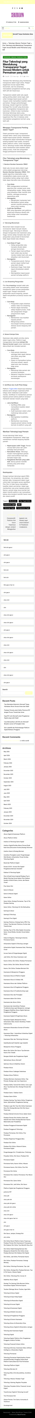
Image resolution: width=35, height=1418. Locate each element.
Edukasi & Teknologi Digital (12, 872)
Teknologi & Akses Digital (11, 1293)
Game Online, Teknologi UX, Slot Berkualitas (17, 907)
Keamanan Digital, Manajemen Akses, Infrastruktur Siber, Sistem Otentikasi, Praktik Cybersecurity (17, 1022)
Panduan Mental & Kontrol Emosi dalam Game (17, 1114)
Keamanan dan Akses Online (12, 1002)
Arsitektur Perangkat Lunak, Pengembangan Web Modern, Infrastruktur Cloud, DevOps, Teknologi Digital (17, 857)
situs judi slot (8, 1199)
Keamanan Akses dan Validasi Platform (15, 983)
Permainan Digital (9, 1160)
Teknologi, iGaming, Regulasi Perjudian (15, 1382)
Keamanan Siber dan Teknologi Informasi (16, 1039)
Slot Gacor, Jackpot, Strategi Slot (14, 1233)
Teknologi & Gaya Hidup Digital (13, 1297)
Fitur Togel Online (25, 501)
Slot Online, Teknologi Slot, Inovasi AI (15, 1276)
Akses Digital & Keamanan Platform (14, 834)
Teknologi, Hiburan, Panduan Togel (15, 57)
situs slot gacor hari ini (11, 1218)
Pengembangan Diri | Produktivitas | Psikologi (17, 1152)
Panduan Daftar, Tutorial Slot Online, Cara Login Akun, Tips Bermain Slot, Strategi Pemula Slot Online (18, 1087)
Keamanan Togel (9, 504)
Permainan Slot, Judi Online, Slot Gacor (15, 1184)
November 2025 (8, 774)
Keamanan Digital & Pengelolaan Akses (15, 1016)
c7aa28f (7, 76)
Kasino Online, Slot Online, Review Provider (16, 964)
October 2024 (8, 823)
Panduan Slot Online (10, 1142)
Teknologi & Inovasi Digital (12, 1304)
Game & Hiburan (8, 890)
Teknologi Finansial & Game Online (14, 1344)
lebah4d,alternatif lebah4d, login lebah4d (16, 1043)
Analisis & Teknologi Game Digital (14, 842)
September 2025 (8, 782)
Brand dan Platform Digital (11, 863)
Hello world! (25, 741)
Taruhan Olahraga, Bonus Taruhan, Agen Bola (17, 1289)
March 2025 (7, 804)
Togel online (13, 389)
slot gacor (7, 555)
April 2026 (7, 755)
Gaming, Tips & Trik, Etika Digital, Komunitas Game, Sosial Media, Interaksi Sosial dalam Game (17, 932)
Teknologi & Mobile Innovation (13, 1312)
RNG (19, 504)
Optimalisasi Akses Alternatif (12, 1060)
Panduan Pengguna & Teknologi (13, 1129)
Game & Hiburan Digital (11, 894)
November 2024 (8, 819)
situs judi (6, 1196)
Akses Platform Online (10, 838)
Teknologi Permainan (10, 1354)
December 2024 (8, 816)
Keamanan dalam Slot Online (12, 998)
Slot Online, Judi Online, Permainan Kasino (16, 1257)
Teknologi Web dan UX (10, 1369)
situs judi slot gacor (10, 1203)
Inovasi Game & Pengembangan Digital (15, 953)
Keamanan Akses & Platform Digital (14, 976)
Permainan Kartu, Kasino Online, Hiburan (16, 1163)
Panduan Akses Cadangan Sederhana (15, 1071)
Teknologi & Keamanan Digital (13, 1308)
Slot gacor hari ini (9, 585)
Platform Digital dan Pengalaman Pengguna (17, 1188)
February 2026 (8, 763)
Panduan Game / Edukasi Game (13, 1093)
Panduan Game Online (10, 1096)
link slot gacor (8, 547)
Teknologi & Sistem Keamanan (13, 1319)
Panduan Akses (8, 1067)
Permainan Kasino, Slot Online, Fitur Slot (16, 1167)
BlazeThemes (21, 1414)
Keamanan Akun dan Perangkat (13, 995)
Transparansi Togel (23, 508)
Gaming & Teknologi (10, 914)
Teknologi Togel (9, 508)
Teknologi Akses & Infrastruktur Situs (15, 1323)
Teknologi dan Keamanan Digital (13, 1331)
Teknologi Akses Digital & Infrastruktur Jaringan (18, 1327)
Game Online (7, 897)
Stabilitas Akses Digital (11, 1279)
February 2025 (8, 808)
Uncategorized (8, 1405)
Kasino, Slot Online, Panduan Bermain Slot (16, 968)
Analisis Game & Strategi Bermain (14, 851)
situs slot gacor (8, 615)
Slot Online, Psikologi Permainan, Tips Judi (16, 1266)
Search (5, 689)
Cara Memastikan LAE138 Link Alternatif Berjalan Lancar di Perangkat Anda (16, 2)
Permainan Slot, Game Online (12, 1180)
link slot (6, 570)
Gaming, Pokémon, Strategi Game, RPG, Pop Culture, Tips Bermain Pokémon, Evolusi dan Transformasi (17, 924)
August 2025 (7, 785)
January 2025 (8, 812)
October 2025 (8, 778)
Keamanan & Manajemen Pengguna (14, 972)
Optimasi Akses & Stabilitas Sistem (14, 1064)
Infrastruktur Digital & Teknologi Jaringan (16, 944)
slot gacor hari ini (9, 1230)
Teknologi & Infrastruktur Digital (13, 1300)
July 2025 (6, 789)
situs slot (6, 600)
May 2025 (6, 797)
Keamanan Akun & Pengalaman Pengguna (16, 987)
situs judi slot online (10, 1207)
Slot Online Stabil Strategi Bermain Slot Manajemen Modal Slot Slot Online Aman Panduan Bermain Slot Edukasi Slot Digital (16, 1251)
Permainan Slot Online (10, 1171)
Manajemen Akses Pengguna (12, 1047)
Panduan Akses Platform (11, 1075)
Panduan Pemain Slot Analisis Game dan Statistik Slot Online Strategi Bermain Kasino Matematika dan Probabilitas (17, 1120)
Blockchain (13, 501)
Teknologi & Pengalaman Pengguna (14, 1316)
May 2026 (6, 751)
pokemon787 (7, 1192)
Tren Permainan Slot (10, 1396)
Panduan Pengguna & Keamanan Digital (15, 1125)
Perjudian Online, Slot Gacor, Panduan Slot (16, 1156)
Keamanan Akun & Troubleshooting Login (16, 991)
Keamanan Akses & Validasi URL (13, 979)
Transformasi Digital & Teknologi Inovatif (16, 1392)
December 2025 (8, 770)
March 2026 (7, 759)
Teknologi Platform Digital (11, 1365)
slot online (7, 1237)
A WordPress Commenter (11, 741)
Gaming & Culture (9, 911)
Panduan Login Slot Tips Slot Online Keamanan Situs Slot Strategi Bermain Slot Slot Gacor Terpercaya (18, 1108)
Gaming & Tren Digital (10, 918)
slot (5, 607)
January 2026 (8, 767)
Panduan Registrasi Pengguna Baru (14, 1139)
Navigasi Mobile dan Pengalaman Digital (16, 1056)
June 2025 (7, 793)
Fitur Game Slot (8, 886)
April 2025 (7, 801)
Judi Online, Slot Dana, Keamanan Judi (15, 957)
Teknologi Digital (9, 1334)
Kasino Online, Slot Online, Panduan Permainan (18, 961)
